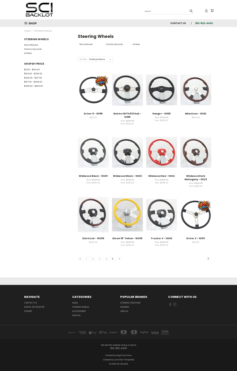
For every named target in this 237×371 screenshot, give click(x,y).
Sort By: (83, 59)
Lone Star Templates (124, 359)
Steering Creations (130, 302)
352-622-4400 (204, 23)
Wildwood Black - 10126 (127, 176)
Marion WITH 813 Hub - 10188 (127, 115)
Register (39, 307)
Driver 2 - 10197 (195, 238)
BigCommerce (124, 355)
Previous (228, 361)
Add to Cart (93, 92)
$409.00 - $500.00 (33, 86)
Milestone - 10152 (195, 113)
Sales (75, 302)
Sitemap (28, 311)
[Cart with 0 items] (212, 10)
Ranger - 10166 (162, 113)
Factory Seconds (33, 49)
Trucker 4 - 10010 (161, 238)
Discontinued (31, 44)
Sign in (28, 307)
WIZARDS (124, 307)
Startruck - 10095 (93, 238)
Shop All (76, 315)
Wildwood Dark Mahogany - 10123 (196, 177)
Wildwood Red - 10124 (161, 176)
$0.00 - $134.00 (32, 69)
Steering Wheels (80, 307)
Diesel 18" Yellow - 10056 (127, 238)
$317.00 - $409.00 (33, 81)
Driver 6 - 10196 (93, 113)
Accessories (79, 311)
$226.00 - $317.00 (33, 77)
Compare (92, 86)
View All (124, 311)
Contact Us (178, 23)
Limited (28, 53)
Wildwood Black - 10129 (93, 176)
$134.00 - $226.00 (33, 73)
